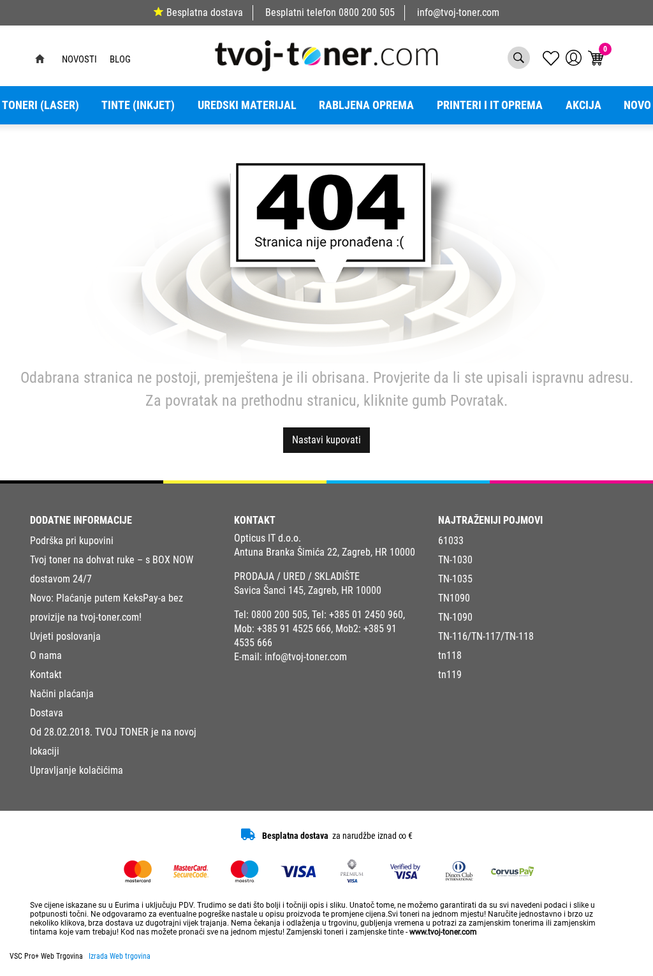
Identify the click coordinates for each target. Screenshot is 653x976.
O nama (46, 655)
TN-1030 (455, 560)
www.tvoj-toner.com (443, 932)
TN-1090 (455, 617)
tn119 (450, 675)
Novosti (79, 59)
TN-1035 (455, 579)
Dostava (46, 713)
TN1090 (454, 598)
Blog (120, 59)
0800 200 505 (367, 12)
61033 (451, 541)
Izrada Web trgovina (119, 956)
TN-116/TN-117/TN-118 (486, 636)
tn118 (450, 655)
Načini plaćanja (62, 694)
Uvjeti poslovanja (65, 636)
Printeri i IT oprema (490, 105)
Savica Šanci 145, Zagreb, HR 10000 (307, 590)
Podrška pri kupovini (72, 541)
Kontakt (46, 675)
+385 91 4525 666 (294, 629)
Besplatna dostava (204, 12)
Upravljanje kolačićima (76, 770)
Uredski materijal (247, 105)
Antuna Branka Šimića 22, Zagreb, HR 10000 (324, 552)
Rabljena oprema (366, 105)
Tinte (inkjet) (138, 105)
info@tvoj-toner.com (458, 12)
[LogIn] (574, 58)
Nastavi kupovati (326, 440)
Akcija (583, 105)
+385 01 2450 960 (366, 615)
